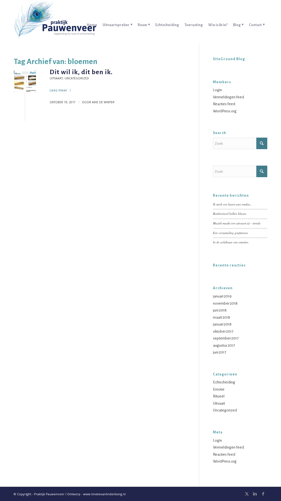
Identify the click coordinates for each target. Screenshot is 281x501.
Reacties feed (224, 104)
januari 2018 (222, 324)
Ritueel (218, 396)
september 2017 (225, 338)
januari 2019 (222, 296)
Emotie (218, 389)
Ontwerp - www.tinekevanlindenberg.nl (96, 494)
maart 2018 (221, 317)
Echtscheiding (224, 382)
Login (217, 90)
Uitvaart (56, 78)
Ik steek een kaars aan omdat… (232, 204)
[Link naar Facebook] (263, 494)
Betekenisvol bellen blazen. (230, 213)
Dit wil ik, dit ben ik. (81, 72)
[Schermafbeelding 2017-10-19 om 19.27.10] (25, 81)
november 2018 (225, 303)
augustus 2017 (224, 345)
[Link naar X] (247, 494)
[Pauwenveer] (55, 22)
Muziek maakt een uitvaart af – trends (236, 223)
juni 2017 (219, 352)
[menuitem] (92, 22)
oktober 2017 (223, 331)
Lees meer (58, 90)
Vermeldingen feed (228, 97)
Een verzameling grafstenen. (231, 233)
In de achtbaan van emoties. (231, 242)
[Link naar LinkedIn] (255, 494)
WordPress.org (225, 111)
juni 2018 (220, 310)
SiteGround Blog (229, 59)
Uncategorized (76, 78)
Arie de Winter (103, 102)
